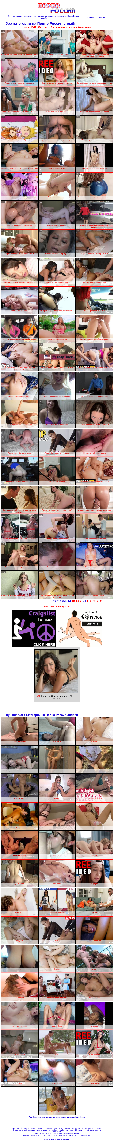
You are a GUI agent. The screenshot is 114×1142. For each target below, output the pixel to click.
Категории (90, 17)
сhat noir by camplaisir (57, 606)
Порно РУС (29, 27)
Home (75, 600)
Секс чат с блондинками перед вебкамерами (64, 27)
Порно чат (101, 17)
